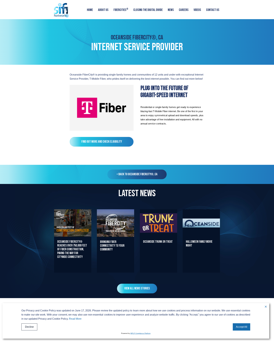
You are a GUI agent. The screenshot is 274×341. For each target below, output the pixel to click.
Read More (73, 273)
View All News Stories (137, 288)
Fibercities (121, 9)
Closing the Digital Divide (148, 10)
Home (90, 10)
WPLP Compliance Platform (140, 333)
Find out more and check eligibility (101, 142)
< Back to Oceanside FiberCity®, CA (137, 174)
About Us (103, 10)
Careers (184, 10)
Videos (197, 10)
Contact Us (212, 10)
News (171, 10)
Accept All (241, 326)
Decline (29, 326)
